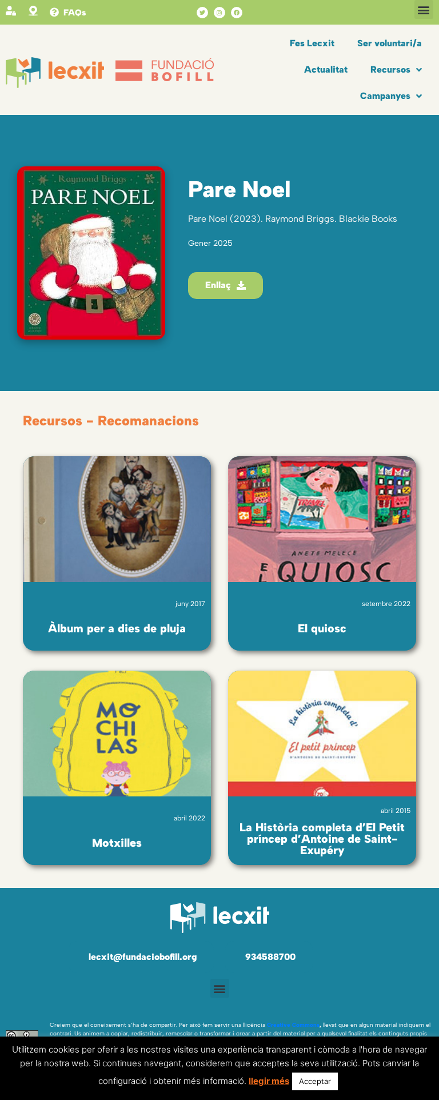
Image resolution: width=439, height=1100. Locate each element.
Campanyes (385, 95)
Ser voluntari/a (389, 43)
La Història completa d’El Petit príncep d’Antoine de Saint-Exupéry (322, 838)
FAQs (74, 12)
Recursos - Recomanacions (111, 420)
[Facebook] (236, 12)
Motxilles (117, 843)
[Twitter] (202, 12)
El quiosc (322, 628)
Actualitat (326, 69)
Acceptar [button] (315, 1081)
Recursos (390, 69)
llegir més (269, 1080)
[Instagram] (219, 12)
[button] (423, 9)
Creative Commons (293, 1025)
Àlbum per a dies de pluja (117, 628)
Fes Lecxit (312, 43)
